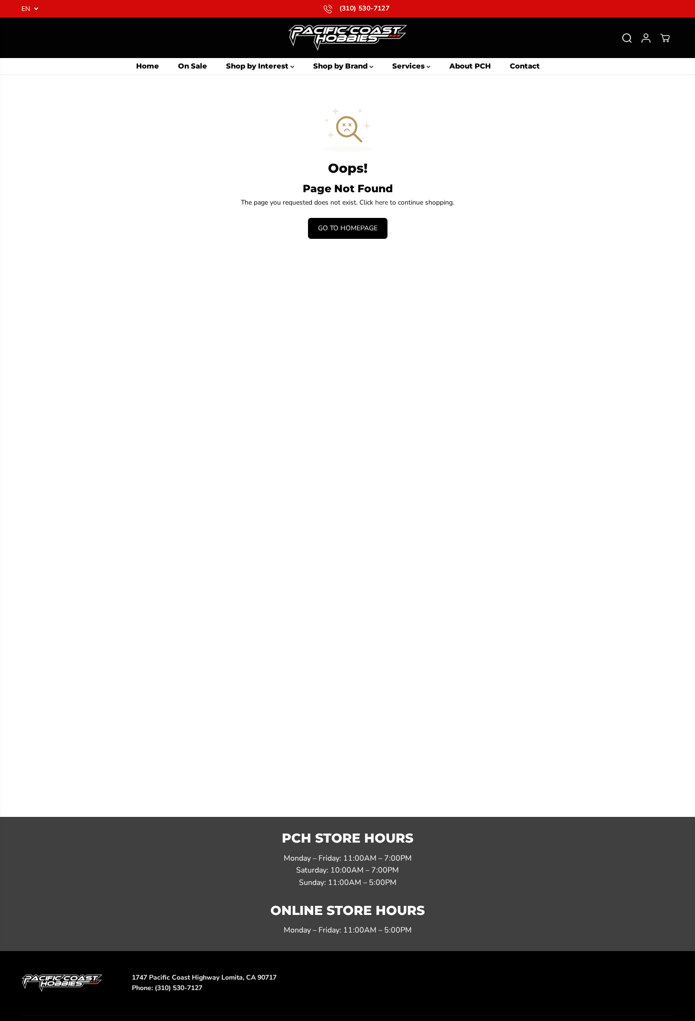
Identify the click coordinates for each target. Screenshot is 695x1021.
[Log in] (646, 38)
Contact (525, 65)
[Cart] (665, 38)
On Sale (192, 65)
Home (147, 65)
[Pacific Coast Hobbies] (347, 37)
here (381, 202)
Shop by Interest (258, 65)
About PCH (470, 65)
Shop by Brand (341, 65)
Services (409, 65)
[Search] (626, 38)
